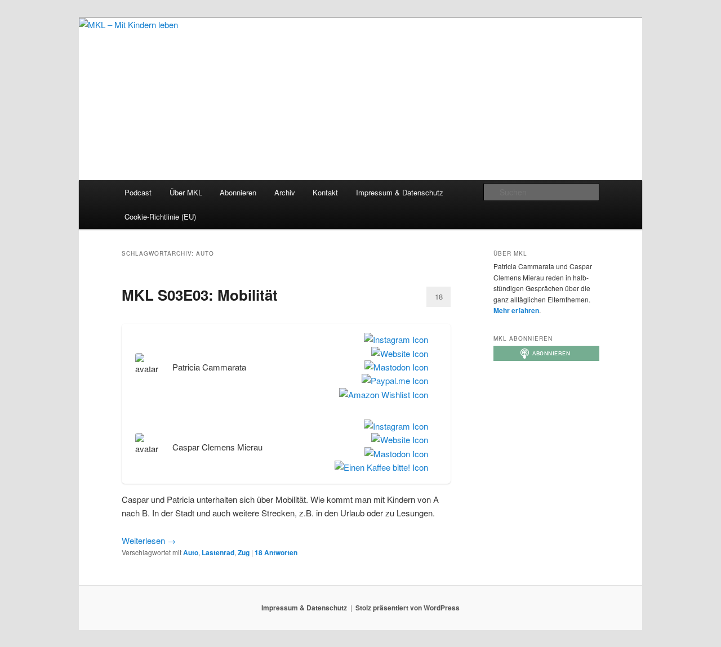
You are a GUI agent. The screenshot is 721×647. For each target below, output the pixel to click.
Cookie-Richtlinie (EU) (160, 216)
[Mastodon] (394, 367)
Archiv (284, 192)
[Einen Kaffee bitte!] (379, 467)
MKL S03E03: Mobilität (200, 294)
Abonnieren (238, 192)
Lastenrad (218, 552)
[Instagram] (393, 339)
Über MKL (186, 192)
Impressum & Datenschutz (399, 192)
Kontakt (325, 192)
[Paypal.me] (392, 380)
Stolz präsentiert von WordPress (407, 608)
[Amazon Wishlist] (381, 394)
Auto (190, 552)
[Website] (397, 353)
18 (439, 296)
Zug (244, 552)
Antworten (276, 552)
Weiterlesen (149, 540)
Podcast (138, 192)
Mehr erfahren (516, 310)
